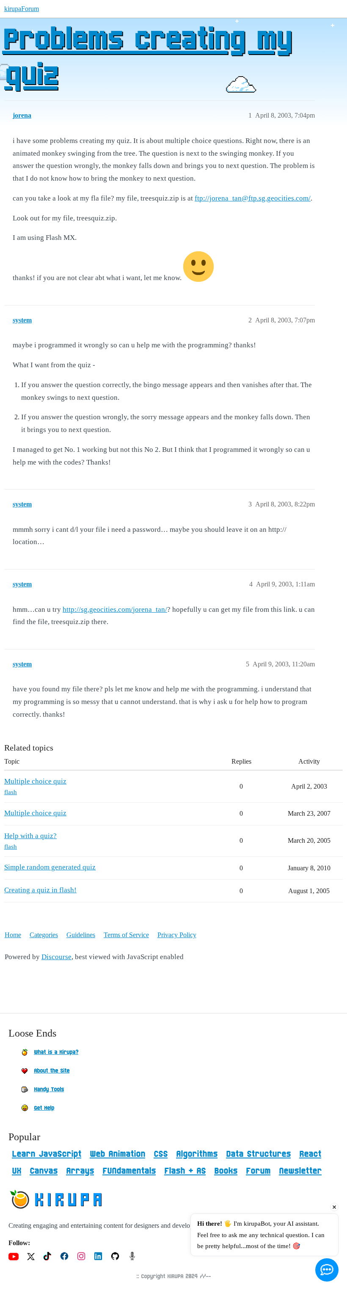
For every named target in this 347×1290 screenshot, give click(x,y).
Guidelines (80, 934)
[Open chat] (327, 1270)
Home (13, 934)
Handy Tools (49, 1089)
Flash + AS (185, 1171)
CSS (161, 1154)
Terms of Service (126, 934)
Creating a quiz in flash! (40, 890)
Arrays (80, 1171)
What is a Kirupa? (56, 1052)
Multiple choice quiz (35, 781)
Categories (44, 934)
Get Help (44, 1108)
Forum (258, 1171)
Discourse (56, 957)
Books (225, 1171)
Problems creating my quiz (146, 58)
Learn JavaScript (46, 1154)
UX (16, 1171)
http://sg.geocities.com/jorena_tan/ (115, 609)
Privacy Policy (176, 934)
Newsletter (300, 1171)
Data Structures (258, 1154)
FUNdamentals (129, 1171)
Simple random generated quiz (50, 867)
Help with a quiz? (30, 836)
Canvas (44, 1171)
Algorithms (197, 1154)
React (310, 1154)
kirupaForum (21, 8)
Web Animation (117, 1154)
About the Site (51, 1070)
